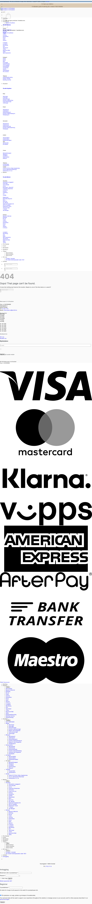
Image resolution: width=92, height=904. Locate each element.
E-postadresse (4, 887)
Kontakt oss (3, 338)
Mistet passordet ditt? (6, 881)
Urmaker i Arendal (10, 258)
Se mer (47, 1)
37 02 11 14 (5, 308)
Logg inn (10, 878)
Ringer (4, 93)
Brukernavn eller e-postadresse (9, 872)
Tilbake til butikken (10, 23)
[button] (4, 12)
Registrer (2, 902)
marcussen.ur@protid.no (10, 310)
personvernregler (4, 899)
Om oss (2, 337)
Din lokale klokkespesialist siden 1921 (15, 260)
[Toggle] (8, 719)
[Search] (4, 266)
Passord (2, 875)
